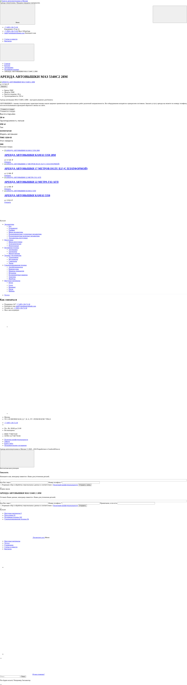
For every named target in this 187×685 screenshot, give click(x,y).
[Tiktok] (52, 413)
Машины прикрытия (16, 271)
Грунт (11, 285)
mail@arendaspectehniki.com (14, 33)
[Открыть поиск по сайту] (170, 14)
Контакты (8, 549)
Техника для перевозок (12, 255)
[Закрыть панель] (1, 658)
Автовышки (13, 250)
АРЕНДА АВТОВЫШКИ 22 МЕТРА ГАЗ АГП (31, 181)
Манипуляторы (14, 253)
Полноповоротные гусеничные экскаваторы (25, 234)
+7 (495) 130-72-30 (11, 27)
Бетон (11, 283)
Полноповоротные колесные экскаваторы (24, 236)
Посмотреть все (38, 537)
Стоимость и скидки (7, 109)
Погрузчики (8, 240)
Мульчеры (12, 273)
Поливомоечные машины (18, 275)
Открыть (7, 162)
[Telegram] (25, 327)
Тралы (11, 263)
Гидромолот (13, 228)
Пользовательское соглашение (15, 445)
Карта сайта (8, 443)
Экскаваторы (9, 224)
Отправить (82, 505)
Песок (11, 289)
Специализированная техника (15, 265)
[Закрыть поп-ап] (1, 487)
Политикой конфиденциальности (65, 485)
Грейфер (12, 230)
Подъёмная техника (11, 248)
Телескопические (15, 244)
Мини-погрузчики (15, 242)
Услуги (7, 295)
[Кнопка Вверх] (17, 458)
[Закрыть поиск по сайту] (1, 684)
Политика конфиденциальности (16, 440)
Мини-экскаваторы (16, 232)
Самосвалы (13, 261)
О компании (8, 545)
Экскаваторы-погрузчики (18, 238)
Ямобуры (12, 279)
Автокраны (13, 251)
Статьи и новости (10, 547)
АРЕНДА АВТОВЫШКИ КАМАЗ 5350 (27, 195)
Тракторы (12, 277)
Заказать (4, 86)
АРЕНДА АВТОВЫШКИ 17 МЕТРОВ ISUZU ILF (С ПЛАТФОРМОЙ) (46, 168)
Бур (10, 226)
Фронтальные (14, 246)
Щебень (12, 291)
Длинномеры (13, 257)
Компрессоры (14, 269)
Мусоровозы (13, 259)
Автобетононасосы (16, 267)
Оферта (7, 441)
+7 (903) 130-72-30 (11, 31)
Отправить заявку (85, 485)
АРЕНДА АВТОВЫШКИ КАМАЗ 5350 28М (30, 155)
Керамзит (12, 287)
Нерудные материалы (12, 281)
